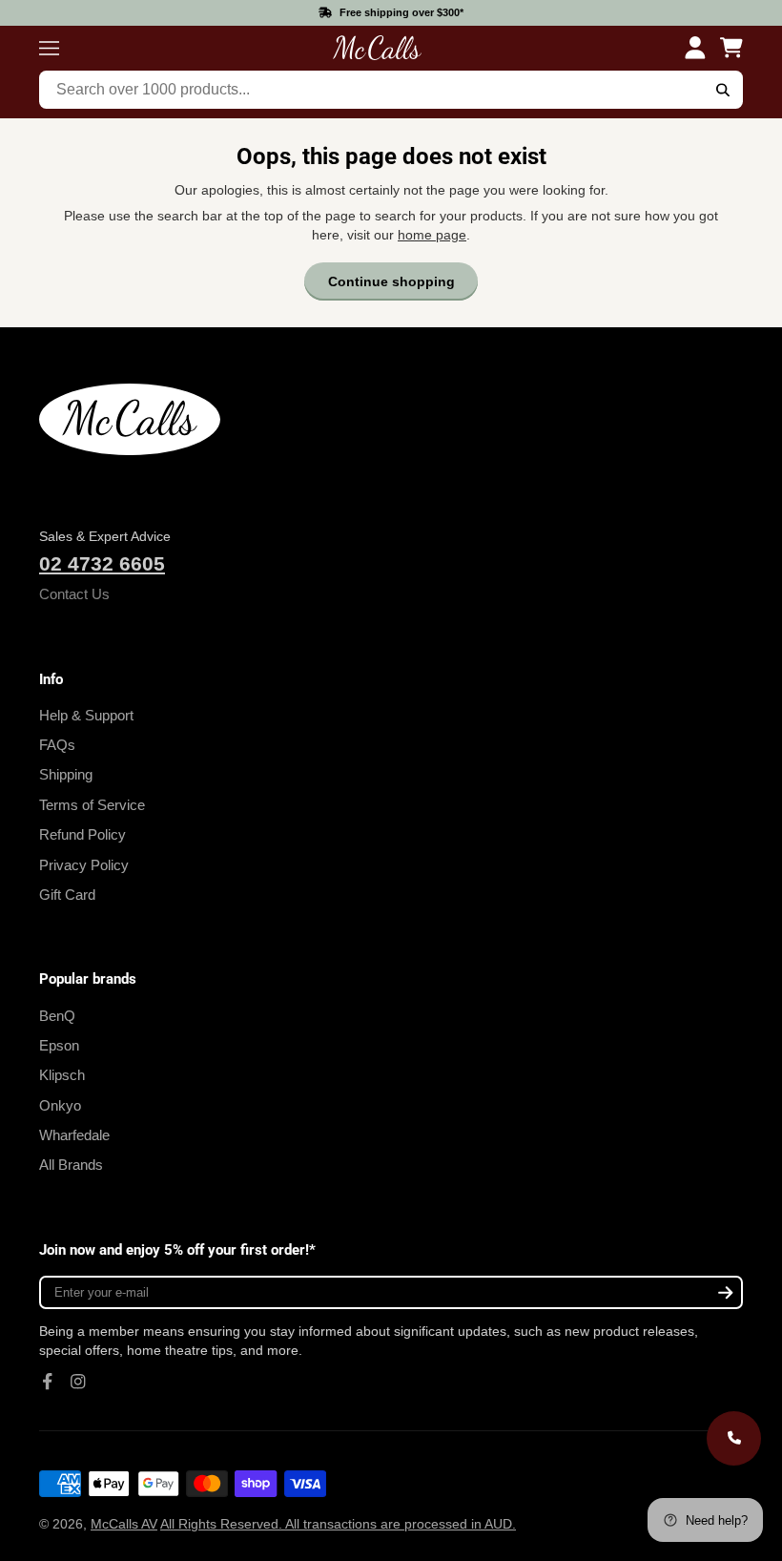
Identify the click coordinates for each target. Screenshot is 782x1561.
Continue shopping (391, 281)
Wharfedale (74, 1135)
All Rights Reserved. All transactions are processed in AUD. (338, 1523)
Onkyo (60, 1105)
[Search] (723, 89)
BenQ (57, 1016)
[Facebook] (47, 1381)
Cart (731, 47)
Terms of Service (92, 805)
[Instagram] (78, 1381)
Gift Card (67, 894)
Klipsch (62, 1075)
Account (695, 47)
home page (432, 234)
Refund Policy (82, 834)
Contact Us (74, 594)
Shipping (66, 774)
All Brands (71, 1164)
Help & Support (86, 715)
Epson (59, 1045)
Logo (377, 47)
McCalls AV (124, 1523)
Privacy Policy (84, 865)
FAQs (57, 745)
